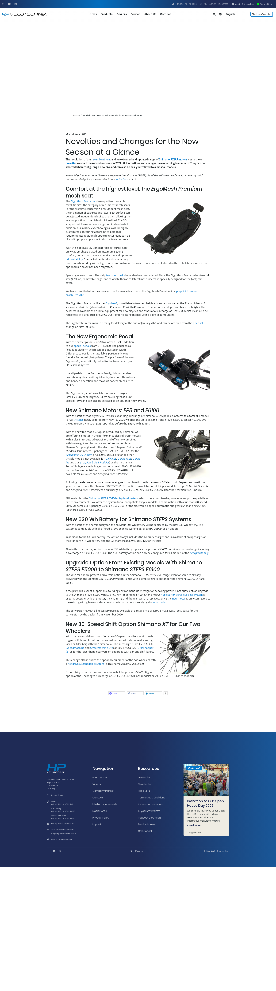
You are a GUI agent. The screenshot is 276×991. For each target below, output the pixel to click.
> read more (193, 825)
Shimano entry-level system (113, 498)
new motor (178, 598)
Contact (97, 797)
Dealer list (144, 777)
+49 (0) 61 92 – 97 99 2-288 (63, 811)
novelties (71, 163)
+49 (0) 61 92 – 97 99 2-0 (62, 804)
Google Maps (57, 795)
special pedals (82, 346)
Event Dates (99, 777)
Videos (96, 784)
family (199, 553)
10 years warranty (149, 811)
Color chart (145, 831)
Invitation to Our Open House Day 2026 (205, 803)
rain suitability (74, 259)
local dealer (160, 602)
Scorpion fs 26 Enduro (79, 455)
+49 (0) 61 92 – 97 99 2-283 (63, 818)
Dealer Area (99, 811)
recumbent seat (101, 159)
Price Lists (144, 791)
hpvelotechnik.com (65, 829)
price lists (121, 179)
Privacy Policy (100, 818)
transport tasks (115, 275)
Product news (146, 824)
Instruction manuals (150, 804)
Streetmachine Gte (101, 648)
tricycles (79, 419)
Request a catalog (149, 818)
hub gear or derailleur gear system (182, 594)
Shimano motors (173, 159)
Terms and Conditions (151, 797)
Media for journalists (104, 804)
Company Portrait (103, 791)
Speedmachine (75, 648)
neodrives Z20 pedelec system (86, 664)
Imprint (96, 824)
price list (198, 323)
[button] (214, 4)
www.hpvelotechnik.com (61, 839)
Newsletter (144, 784)
